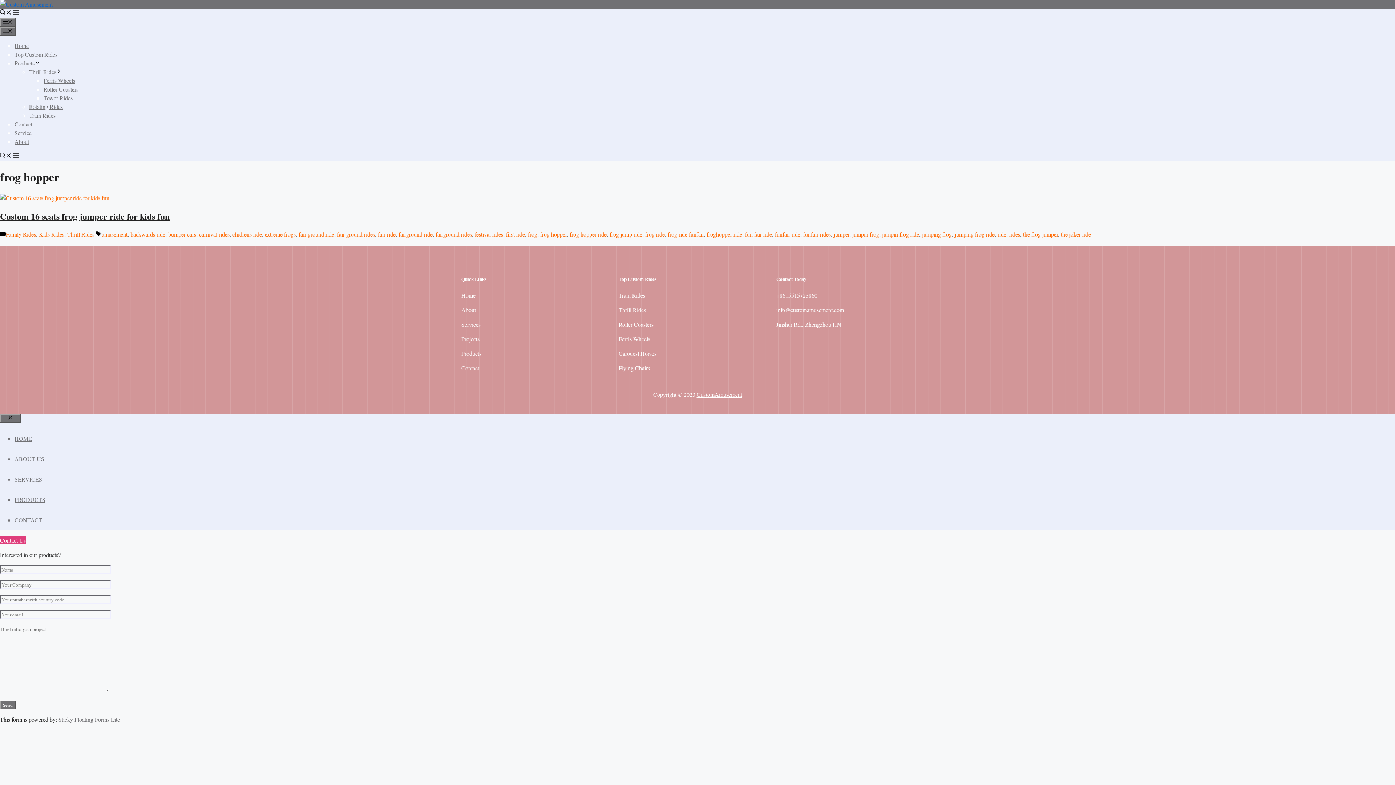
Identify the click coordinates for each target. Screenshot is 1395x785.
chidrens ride (247, 234)
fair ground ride (316, 234)
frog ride (655, 234)
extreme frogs (280, 234)
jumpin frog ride (900, 234)
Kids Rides (51, 234)
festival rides (489, 234)
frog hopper (553, 234)
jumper (841, 234)
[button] (6, 13)
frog (532, 234)
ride (1002, 234)
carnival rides (214, 234)
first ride (515, 234)
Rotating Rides (46, 106)
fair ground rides (356, 234)
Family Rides (21, 234)
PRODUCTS (30, 499)
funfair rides (817, 234)
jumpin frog (865, 234)
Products (25, 63)
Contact (23, 124)
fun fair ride (758, 234)
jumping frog (937, 234)
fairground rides (454, 234)
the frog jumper (1040, 234)
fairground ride (416, 234)
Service (23, 133)
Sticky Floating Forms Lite (89, 719)
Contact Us (13, 540)
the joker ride (1076, 234)
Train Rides (42, 115)
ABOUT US (29, 459)
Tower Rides (58, 98)
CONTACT (28, 520)
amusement (115, 234)
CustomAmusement (719, 394)
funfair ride (787, 234)
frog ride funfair (686, 234)
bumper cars (182, 234)
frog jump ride (626, 234)
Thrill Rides (42, 72)
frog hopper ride (588, 234)
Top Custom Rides (36, 54)
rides (1014, 234)
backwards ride (147, 234)
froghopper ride (724, 234)
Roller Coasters (61, 89)
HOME (23, 438)
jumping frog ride (975, 234)
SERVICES (28, 479)
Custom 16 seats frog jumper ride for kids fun (85, 216)
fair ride (387, 234)
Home (22, 45)
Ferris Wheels (59, 80)
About (22, 141)
